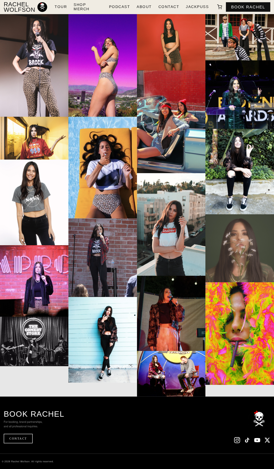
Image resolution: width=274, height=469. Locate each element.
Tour (61, 7)
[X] (267, 440)
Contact (168, 7)
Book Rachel (248, 7)
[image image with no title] (34, 65)
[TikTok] (247, 440)
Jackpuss (197, 7)
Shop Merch (81, 7)
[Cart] (219, 7)
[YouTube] (257, 440)
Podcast (119, 7)
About (144, 7)
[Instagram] (237, 440)
